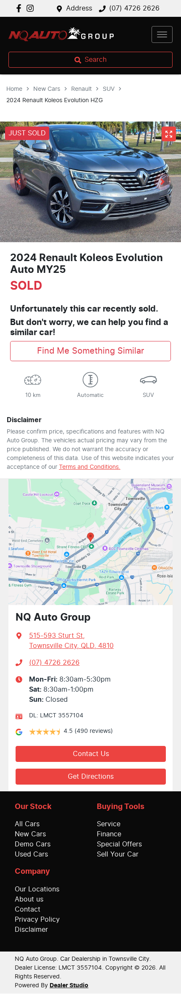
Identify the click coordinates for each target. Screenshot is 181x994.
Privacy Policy (37, 919)
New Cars (46, 89)
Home (14, 89)
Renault (81, 89)
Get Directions (91, 776)
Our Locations (37, 889)
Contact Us (91, 754)
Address (79, 8)
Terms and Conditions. (89, 467)
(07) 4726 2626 (134, 8)
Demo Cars (33, 844)
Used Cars (31, 854)
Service (108, 824)
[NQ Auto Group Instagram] (31, 8)
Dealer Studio (69, 986)
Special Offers (119, 844)
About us (29, 899)
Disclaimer (31, 929)
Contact (27, 909)
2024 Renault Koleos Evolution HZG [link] (54, 100)
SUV (108, 89)
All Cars (27, 824)
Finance (109, 834)
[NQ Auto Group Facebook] (20, 8)
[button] (162, 34)
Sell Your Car (117, 854)
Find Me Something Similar (90, 351)
